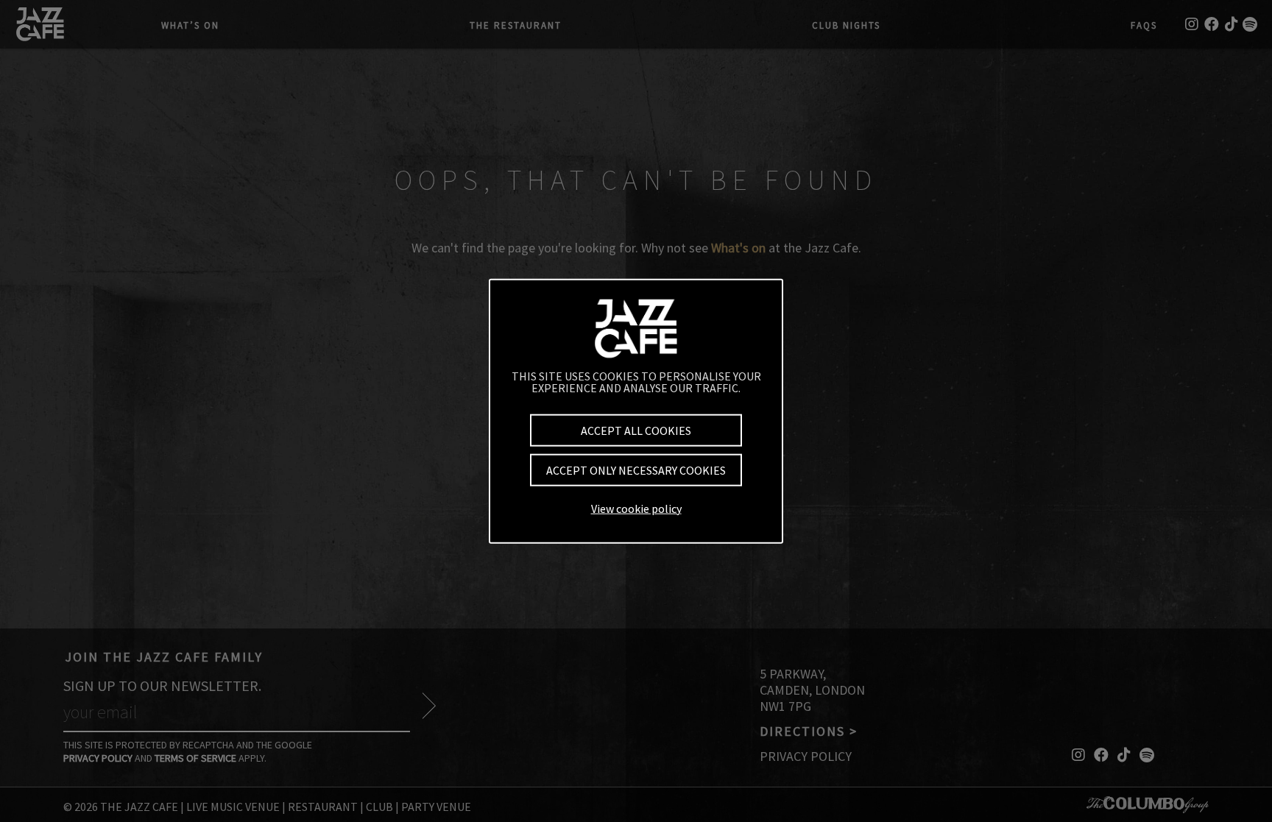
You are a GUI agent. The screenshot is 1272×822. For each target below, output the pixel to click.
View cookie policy (636, 507)
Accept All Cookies (636, 430)
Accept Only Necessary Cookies (636, 470)
